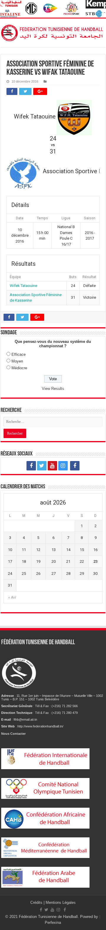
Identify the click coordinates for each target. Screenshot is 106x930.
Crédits (37, 902)
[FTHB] (53, 32)
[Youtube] (52, 465)
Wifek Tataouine (23, 285)
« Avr (12, 597)
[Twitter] (42, 465)
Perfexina (53, 922)
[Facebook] (31, 465)
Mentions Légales (61, 902)
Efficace (18, 354)
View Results (53, 388)
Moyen (17, 361)
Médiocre (19, 368)
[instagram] (63, 465)
